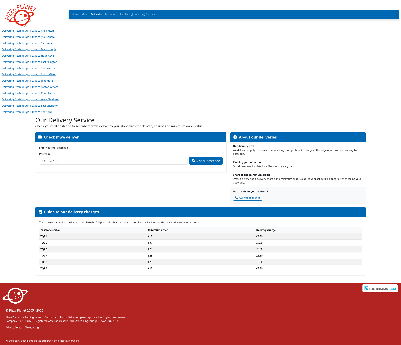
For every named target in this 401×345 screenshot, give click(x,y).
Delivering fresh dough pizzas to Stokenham (28, 37)
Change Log (32, 327)
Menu (85, 14)
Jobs (137, 14)
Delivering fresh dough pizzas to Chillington (28, 30)
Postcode (44, 154)
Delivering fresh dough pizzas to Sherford (27, 112)
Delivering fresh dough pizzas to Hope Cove (28, 55)
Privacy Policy (14, 327)
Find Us (124, 14)
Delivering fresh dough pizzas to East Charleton (30, 105)
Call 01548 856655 (249, 197)
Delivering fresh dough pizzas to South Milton (29, 74)
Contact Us (152, 14)
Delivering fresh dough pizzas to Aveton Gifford (30, 87)
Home (75, 14)
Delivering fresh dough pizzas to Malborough (29, 49)
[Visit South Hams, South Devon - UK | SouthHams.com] (380, 288)
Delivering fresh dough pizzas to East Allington (29, 62)
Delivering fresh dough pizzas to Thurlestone (28, 68)
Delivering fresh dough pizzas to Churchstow (28, 93)
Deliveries (97, 14)
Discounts (111, 14)
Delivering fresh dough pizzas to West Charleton (30, 99)
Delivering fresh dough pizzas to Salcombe (27, 43)
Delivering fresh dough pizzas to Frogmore (27, 80)
